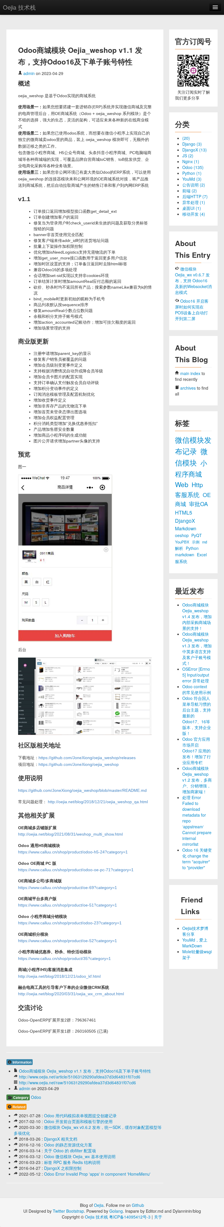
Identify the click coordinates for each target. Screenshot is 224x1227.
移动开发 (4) (193, 214)
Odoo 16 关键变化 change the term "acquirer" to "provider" (197, 858)
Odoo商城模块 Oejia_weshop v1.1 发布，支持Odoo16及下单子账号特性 (85, 1071)
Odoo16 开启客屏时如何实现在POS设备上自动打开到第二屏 (192, 309)
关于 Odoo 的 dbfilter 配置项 (70, 1150)
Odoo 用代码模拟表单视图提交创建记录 (80, 1115)
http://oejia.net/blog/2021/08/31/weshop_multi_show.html (70, 834)
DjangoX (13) (194, 150)
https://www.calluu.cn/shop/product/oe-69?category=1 (67, 887)
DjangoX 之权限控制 (62, 1168)
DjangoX (185, 520)
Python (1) (192, 173)
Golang (116, 1211)
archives (188, 388)
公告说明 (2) (193, 185)
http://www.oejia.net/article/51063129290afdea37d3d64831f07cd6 (79, 1077)
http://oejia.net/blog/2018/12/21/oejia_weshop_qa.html (98, 801)
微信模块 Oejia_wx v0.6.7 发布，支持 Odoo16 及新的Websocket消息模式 (193, 280)
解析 (179, 548)
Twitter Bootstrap (68, 1211)
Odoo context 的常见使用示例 (196, 689)
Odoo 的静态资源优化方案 (68, 1145)
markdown (185, 554)
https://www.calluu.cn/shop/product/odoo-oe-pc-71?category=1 (76, 869)
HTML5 (183, 512)
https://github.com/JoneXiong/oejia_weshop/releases (87, 757)
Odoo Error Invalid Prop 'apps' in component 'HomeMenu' (97, 1174)
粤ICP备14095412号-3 (129, 1217)
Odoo (36, 1097)
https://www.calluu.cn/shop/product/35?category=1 (64, 958)
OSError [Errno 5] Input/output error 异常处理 (196, 675)
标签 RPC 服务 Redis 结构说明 (72, 1162)
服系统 (181, 561)
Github (138, 1205)
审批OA (198, 504)
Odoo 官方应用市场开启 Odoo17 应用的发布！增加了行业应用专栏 (196, 750)
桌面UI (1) (191, 208)
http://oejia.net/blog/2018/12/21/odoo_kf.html (59, 976)
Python (192, 548)
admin (29, 73)
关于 (158, 1217)
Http (197, 484)
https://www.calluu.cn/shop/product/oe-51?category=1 (67, 905)
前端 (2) (189, 191)
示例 (196, 542)
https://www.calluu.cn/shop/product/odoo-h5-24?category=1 (73, 852)
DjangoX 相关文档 (60, 1139)
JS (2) (187, 155)
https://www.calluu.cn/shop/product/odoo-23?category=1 (70, 923)
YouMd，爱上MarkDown (194, 943)
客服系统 (188, 494)
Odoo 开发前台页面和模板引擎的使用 (78, 1121)
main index (190, 373)
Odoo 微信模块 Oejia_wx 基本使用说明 (80, 1156)
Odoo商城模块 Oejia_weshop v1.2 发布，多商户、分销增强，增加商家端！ (197, 779)
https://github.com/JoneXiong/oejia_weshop (78, 764)
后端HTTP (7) (195, 196)
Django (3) (192, 144)
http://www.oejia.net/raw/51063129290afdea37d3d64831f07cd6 (77, 1082)
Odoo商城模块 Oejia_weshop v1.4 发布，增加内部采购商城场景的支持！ (197, 616)
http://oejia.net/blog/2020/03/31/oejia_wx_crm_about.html (71, 993)
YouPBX (182, 542)
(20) (186, 138)
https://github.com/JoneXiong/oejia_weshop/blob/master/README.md (82, 790)
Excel (202, 554)
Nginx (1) (190, 161)
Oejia (99, 1205)
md (204, 542)
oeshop (182, 535)
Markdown (185, 528)
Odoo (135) (193, 167)
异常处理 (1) (193, 202)
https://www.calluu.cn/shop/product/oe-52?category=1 (67, 940)
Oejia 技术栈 (19, 7)
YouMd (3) (192, 179)
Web (182, 484)
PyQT (196, 535)
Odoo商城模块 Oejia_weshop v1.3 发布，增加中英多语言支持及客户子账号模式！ (197, 648)
